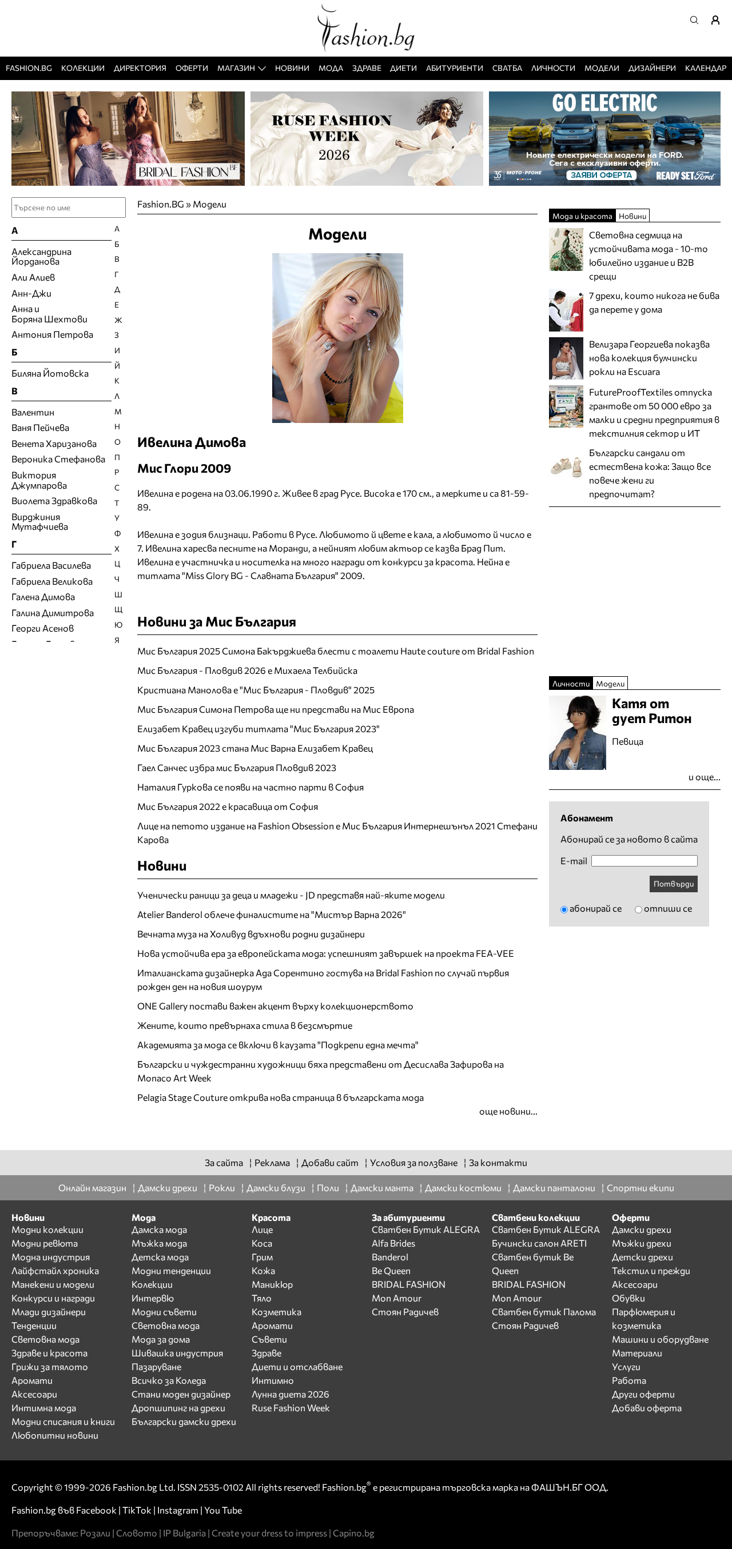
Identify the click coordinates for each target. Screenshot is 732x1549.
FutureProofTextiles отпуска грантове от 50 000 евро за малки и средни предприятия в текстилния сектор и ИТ (654, 412)
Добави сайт (330, 1162)
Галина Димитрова (52, 612)
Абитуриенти (454, 68)
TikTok (137, 1509)
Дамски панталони (554, 1187)
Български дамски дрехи (184, 1421)
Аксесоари (34, 1393)
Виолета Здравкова (54, 500)
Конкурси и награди (53, 1297)
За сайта (224, 1162)
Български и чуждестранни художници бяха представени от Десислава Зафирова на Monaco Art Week (320, 1071)
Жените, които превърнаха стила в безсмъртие (244, 1025)
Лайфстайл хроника (55, 1270)
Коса (262, 1242)
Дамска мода (159, 1229)
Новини (292, 68)
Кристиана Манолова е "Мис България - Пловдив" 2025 (256, 689)
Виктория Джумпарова (39, 479)
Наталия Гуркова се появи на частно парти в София (250, 786)
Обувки (628, 1297)
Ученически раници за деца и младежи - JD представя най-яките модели (291, 894)
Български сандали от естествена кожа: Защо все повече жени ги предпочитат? (650, 473)
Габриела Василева (51, 565)
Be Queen (391, 1270)
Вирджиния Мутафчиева (39, 521)
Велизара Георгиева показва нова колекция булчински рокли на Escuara (649, 357)
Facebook (96, 1509)
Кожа (263, 1270)
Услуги (626, 1366)
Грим (262, 1256)
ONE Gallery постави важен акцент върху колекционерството (275, 1005)
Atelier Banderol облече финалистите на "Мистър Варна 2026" (271, 914)
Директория (140, 68)
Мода (331, 68)
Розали (95, 1532)
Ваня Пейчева (40, 427)
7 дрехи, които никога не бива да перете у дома (654, 302)
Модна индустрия (50, 1256)
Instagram (177, 1509)
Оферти (192, 68)
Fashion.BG (160, 203)
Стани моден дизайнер (181, 1393)
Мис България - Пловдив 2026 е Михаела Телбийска (247, 670)
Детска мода (160, 1256)
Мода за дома (161, 1339)
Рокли (222, 1187)
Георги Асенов (42, 627)
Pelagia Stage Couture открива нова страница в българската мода (280, 1097)
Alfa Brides (393, 1242)
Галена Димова (43, 596)
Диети (403, 68)
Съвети (269, 1339)
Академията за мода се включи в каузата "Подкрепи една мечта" (278, 1044)
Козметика (276, 1311)
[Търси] (698, 20)
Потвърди (674, 883)
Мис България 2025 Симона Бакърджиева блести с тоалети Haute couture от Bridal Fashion (335, 650)
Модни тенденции (171, 1270)
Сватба (507, 68)
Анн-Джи (31, 293)
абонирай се (596, 908)
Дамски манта (382, 1187)
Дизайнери (652, 68)
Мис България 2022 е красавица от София (227, 806)
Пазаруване (156, 1366)
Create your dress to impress (269, 1532)
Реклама (272, 1162)
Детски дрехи (642, 1256)
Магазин (236, 68)
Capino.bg (354, 1532)
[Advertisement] (271, 1124)
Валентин (32, 411)
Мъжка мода (159, 1242)
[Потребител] (719, 20)
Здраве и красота (49, 1352)
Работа (629, 1380)
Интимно (273, 1380)
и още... (705, 776)
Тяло (262, 1297)
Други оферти (643, 1393)
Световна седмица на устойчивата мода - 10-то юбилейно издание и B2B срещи (648, 255)
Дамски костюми (463, 1187)
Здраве (366, 68)
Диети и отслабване (297, 1366)
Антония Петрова (52, 334)
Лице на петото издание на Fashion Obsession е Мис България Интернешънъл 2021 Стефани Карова (337, 832)
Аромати (32, 1380)
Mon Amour (396, 1297)
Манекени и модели (52, 1284)
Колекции (83, 68)
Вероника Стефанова (58, 458)
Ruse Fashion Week (291, 1407)
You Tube (223, 1509)
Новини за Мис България (216, 621)
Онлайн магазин (92, 1187)
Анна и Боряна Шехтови (49, 313)
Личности (553, 68)
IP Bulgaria (184, 1532)
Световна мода (45, 1339)
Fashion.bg (29, 68)
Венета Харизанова (54, 443)
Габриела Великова (52, 581)
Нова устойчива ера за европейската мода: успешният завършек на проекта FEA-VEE (325, 953)
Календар (705, 68)
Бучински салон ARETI (539, 1242)
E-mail (573, 861)
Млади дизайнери (48, 1311)
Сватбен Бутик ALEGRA (426, 1229)
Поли (328, 1187)
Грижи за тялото (49, 1366)
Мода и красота (582, 216)
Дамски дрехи (167, 1187)
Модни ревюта (44, 1242)
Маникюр (272, 1284)
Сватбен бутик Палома (544, 1311)
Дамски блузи (275, 1187)
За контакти (498, 1162)
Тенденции (34, 1325)
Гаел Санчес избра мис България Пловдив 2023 (236, 767)
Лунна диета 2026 (290, 1393)
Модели (601, 68)
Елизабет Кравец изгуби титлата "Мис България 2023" (258, 728)
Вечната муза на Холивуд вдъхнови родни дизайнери (251, 933)
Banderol (390, 1256)
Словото (136, 1532)
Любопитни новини (54, 1435)
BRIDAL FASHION (408, 1284)
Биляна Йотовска (50, 373)
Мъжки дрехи (641, 1242)
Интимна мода (43, 1407)
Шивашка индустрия (177, 1352)
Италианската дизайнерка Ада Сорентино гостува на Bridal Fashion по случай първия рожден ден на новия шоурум (323, 979)
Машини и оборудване (660, 1339)
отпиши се (668, 908)
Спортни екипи (640, 1187)
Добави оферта (647, 1407)
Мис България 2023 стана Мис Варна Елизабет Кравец (255, 747)
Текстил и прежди (651, 1270)
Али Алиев (33, 277)
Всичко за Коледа (169, 1380)
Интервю (153, 1297)
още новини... (508, 1110)
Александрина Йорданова (41, 256)
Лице (262, 1229)
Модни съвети (164, 1311)
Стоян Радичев (405, 1311)
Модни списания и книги (63, 1421)
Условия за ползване (414, 1162)
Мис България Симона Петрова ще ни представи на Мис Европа (275, 709)
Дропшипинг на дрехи (178, 1407)
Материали (637, 1352)
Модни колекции (47, 1229)
